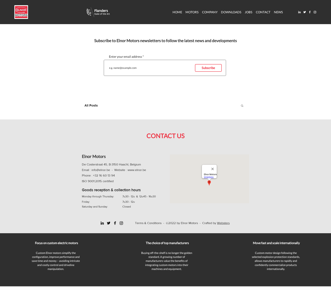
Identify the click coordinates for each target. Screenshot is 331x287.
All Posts (91, 105)
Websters (223, 223)
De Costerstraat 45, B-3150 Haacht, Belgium (111, 164)
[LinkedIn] (299, 12)
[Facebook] (310, 12)
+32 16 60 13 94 (104, 175)
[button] (231, 12)
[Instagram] (315, 12)
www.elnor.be (137, 170)
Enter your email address (125, 56)
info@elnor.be (101, 170)
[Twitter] (304, 12)
